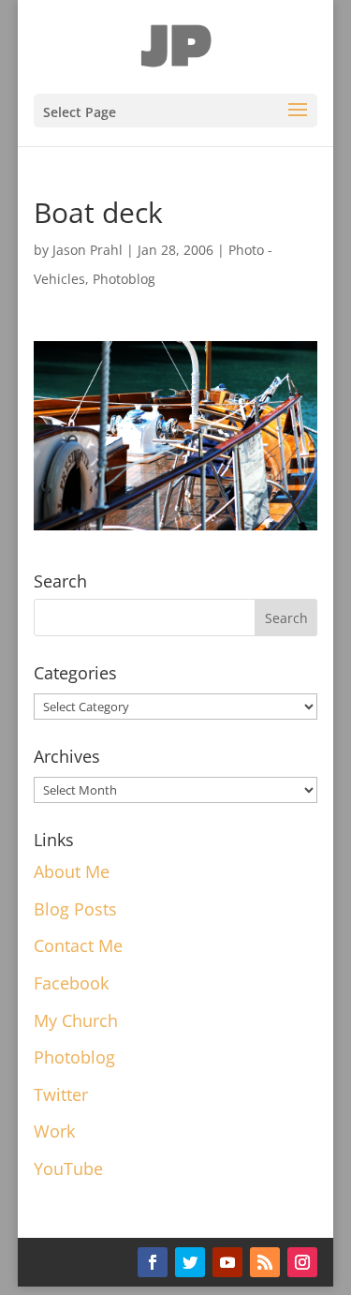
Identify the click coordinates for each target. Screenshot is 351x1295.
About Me (72, 871)
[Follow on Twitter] (190, 1262)
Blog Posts (75, 909)
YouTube (68, 1168)
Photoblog (124, 279)
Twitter (61, 1094)
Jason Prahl (87, 250)
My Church (76, 1020)
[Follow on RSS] (265, 1262)
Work (54, 1131)
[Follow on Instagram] (302, 1262)
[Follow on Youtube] (227, 1262)
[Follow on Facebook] (153, 1262)
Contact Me (78, 945)
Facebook (71, 983)
